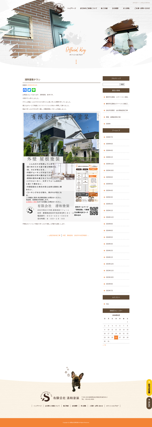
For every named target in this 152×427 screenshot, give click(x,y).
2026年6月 (109, 144)
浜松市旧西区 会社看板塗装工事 (117, 110)
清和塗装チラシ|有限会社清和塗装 (141, 2)
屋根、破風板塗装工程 (113, 117)
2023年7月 (109, 290)
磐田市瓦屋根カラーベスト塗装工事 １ (117, 104)
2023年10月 (110, 277)
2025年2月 (109, 204)
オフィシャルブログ (112, 406)
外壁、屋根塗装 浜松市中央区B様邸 (76, 235)
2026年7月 (109, 137)
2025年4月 (109, 190)
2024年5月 (109, 237)
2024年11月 (110, 217)
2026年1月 (109, 157)
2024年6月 (109, 230)
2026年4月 (109, 150)
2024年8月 (109, 224)
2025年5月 (109, 184)
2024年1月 (109, 257)
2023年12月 (110, 264)
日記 (107, 304)
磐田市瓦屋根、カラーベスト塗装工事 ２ (117, 97)
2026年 (108, 124)
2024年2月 (109, 250)
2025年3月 (109, 197)
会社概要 (115, 8)
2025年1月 (109, 210)
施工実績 (104, 8)
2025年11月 (110, 164)
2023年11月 (110, 270)
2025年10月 (110, 170)
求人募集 (126, 8)
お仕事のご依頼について (89, 8)
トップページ (59, 8)
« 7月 (104, 345)
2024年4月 (109, 244)
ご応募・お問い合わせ (142, 8)
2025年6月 (109, 177)
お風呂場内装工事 (53, 235)
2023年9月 (109, 284)
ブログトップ (116, 78)
